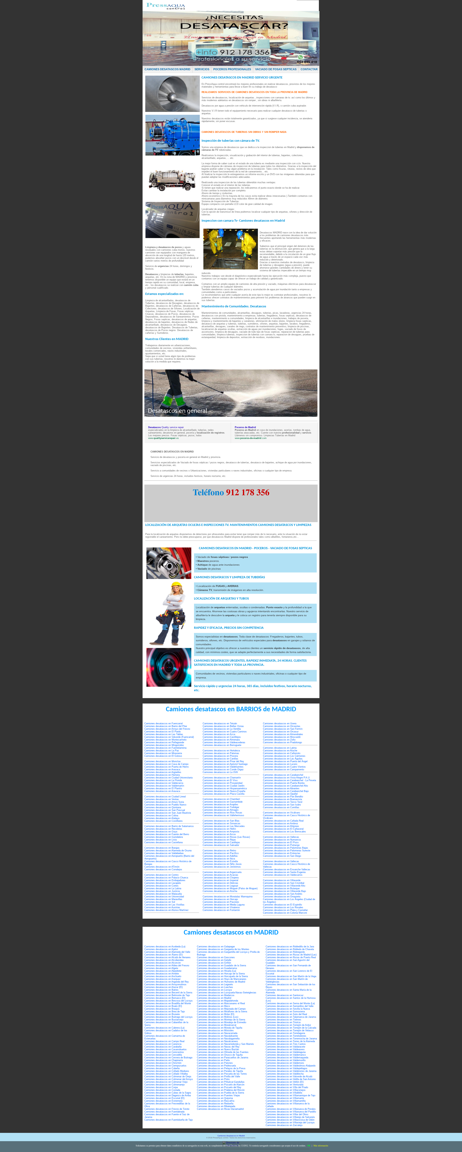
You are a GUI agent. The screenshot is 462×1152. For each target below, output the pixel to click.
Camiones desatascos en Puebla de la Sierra (220, 1092)
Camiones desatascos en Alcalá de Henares (167, 957)
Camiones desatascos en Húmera (162, 775)
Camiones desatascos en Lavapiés (162, 883)
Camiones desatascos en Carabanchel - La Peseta (289, 780)
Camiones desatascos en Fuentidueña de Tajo (168, 1119)
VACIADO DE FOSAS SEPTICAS (276, 69)
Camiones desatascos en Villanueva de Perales (291, 1109)
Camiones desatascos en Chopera (221, 877)
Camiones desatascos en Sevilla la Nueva (288, 1008)
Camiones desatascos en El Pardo (162, 731)
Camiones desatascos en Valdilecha (285, 1073)
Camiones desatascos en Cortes (161, 885)
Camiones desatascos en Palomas (221, 753)
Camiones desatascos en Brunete (162, 1014)
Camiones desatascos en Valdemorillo (286, 1060)
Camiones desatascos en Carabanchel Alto (285, 785)
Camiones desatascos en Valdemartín (164, 785)
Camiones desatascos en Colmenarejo (164, 1084)
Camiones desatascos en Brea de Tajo (164, 1011)
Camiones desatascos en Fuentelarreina (165, 747)
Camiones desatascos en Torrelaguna (285, 1033)
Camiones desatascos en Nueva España (224, 791)
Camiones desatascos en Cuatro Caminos (225, 731)
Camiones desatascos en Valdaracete (285, 1046)
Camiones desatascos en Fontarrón (221, 910)
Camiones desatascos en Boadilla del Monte (167, 1003)
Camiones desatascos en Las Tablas (163, 734)
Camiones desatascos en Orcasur (280, 731)
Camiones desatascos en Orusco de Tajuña (220, 1054)
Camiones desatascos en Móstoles (215, 1030)
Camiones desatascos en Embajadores (164, 880)
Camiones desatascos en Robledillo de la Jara (290, 946)
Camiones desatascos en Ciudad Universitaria (168, 777)
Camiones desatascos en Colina (161, 815)
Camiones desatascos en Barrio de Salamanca (168, 826)
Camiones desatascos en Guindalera (163, 837)
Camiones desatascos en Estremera (163, 1100)
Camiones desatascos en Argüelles (162, 772)
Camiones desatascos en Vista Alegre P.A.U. (286, 777)
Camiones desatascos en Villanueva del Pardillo (291, 1111)
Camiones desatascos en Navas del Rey (218, 1046)
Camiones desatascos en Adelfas (220, 856)
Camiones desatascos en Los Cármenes (284, 756)
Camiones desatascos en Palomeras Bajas (285, 847)
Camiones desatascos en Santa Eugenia (284, 872)
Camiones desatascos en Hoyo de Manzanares (221, 979)
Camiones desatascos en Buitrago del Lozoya (168, 1017)
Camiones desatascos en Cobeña (162, 1068)
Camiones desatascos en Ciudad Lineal (165, 796)
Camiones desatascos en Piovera (220, 756)
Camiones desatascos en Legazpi (220, 885)
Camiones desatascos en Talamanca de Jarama (291, 1017)
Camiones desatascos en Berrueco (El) (164, 998)
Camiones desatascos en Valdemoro (285, 1063)
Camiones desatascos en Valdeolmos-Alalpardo (290, 1065)
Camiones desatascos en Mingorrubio (164, 745)
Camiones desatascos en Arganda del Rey (166, 981)
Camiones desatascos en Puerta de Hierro (166, 766)
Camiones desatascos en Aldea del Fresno (166, 965)
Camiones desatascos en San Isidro (282, 804)
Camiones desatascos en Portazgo (281, 845)
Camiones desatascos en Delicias (220, 883)
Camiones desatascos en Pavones (221, 902)
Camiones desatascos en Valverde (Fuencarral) (169, 737)
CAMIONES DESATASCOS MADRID (167, 69)
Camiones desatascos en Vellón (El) (285, 1082)
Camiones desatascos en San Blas (221, 820)
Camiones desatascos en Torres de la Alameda (290, 1041)
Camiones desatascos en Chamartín (222, 777)
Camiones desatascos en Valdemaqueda (287, 1057)
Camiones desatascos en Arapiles (220, 804)
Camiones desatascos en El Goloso (163, 756)
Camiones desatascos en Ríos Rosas (222, 812)
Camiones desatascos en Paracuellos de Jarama (222, 1057)
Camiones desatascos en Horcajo (220, 899)
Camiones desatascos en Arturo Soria (164, 802)
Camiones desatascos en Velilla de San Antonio (291, 1079)
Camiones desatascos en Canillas (220, 758)
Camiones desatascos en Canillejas (221, 842)
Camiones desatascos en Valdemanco (286, 1054)
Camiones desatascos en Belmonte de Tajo (167, 995)
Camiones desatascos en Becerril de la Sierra (168, 992)
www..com (251, 438)
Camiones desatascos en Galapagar (216, 946)
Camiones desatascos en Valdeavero (285, 1049)
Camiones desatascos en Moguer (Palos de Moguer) (230, 888)
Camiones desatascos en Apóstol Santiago (225, 764)
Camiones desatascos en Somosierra (285, 1011)
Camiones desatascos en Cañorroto (281, 753)
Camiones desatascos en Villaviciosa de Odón (290, 1119)
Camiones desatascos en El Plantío (163, 788)
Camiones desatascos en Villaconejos (286, 1090)
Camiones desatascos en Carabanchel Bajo (286, 791)
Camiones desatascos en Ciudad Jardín (223, 785)
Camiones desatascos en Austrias (162, 907)
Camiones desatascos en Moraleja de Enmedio (221, 1022)
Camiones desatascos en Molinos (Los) (217, 1017)
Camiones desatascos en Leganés (215, 984)
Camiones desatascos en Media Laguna (224, 904)
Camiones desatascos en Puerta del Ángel (285, 761)
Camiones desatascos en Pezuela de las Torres (222, 1073)
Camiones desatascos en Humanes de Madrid (221, 981)
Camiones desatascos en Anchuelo (162, 976)
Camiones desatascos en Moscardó (281, 737)
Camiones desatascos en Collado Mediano (166, 1071)
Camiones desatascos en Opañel (280, 793)
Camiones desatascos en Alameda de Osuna (167, 850)
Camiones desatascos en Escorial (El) (164, 1098)
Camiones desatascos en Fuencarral (163, 723)
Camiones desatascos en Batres (161, 989)
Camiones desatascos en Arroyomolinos (165, 984)
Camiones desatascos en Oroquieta (281, 896)
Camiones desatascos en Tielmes (283, 1019)
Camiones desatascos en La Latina (162, 888)
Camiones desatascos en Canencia (162, 1044)
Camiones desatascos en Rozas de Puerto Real (291, 957)
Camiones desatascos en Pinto (213, 1079)
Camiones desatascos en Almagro (220, 810)
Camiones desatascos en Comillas (281, 807)
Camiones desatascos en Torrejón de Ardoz (288, 1025)
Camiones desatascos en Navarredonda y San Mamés (225, 1044)
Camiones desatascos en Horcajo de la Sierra (221, 973)
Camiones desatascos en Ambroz (280, 823)
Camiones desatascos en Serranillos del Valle (289, 1006)
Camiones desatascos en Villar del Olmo (287, 1114)
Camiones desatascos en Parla (213, 1060)
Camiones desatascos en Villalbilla (284, 1092)
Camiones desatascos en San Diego (282, 856)
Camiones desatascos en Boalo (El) (163, 1006)
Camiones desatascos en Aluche (280, 750)
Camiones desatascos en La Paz (161, 750)
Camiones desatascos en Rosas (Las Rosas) (226, 837)
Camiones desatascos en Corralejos (163, 869)
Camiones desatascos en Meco (213, 1006)
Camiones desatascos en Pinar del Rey (223, 761)
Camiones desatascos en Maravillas (163, 899)
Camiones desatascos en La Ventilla (222, 729)
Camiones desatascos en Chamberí (221, 799)
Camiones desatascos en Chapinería (163, 1060)
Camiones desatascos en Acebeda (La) (164, 946)
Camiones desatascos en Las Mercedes (224, 826)
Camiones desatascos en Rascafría (215, 1100)
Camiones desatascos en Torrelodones (286, 1036)
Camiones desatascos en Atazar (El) (163, 987)
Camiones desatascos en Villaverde (281, 880)
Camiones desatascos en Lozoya (214, 989)
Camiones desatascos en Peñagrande (164, 742)
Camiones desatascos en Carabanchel (283, 775)
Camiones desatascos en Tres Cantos (286, 1044)
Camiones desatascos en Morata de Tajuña (219, 1027)
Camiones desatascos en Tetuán (220, 723)
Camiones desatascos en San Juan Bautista (167, 812)
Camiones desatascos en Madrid (214, 998)
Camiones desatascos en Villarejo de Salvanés (290, 1117)
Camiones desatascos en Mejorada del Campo (221, 1008)
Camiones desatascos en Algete (161, 968)
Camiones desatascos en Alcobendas (164, 960)
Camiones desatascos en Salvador (221, 845)
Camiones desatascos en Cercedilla (163, 1054)
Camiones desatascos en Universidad (164, 896)
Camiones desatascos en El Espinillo (282, 904)
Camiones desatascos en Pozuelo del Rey (219, 1087)
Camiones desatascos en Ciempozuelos (165, 1065)
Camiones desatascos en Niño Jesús (222, 864)
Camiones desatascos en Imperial (220, 880)
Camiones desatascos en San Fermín (282, 729)
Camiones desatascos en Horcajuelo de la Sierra (222, 976)
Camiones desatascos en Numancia (282, 839)
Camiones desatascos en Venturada (284, 1084)
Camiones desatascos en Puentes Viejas (218, 1095)
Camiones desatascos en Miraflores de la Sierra (222, 1011)
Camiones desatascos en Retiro (219, 850)
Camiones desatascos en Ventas (161, 799)
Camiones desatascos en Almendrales (283, 734)
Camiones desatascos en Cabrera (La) (164, 1027)
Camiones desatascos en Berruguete (222, 745)
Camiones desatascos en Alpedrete (162, 971)
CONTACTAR (309, 69)
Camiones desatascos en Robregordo (285, 952)
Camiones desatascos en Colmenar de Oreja (167, 1076)
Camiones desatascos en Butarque (281, 888)
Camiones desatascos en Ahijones (281, 826)
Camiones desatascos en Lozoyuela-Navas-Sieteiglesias (226, 992)
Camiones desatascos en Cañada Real (283, 820)
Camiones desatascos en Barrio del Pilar (165, 726)
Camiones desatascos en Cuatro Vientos (284, 766)
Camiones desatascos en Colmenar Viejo (166, 1082)
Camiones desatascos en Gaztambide (223, 801)
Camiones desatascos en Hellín (219, 828)
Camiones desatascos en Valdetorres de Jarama (291, 1071)
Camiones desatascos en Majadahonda (217, 1000)
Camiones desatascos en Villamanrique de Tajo (290, 1095)
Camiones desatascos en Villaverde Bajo (284, 891)
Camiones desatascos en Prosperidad (222, 783)
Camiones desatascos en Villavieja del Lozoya (290, 1122)
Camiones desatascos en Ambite (161, 973)
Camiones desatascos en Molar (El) (215, 1014)
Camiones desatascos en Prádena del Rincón (221, 1090)
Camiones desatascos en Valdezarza (163, 783)
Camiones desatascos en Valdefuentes (223, 766)
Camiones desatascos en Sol (159, 902)
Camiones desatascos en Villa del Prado (287, 1087)
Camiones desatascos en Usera (279, 723)
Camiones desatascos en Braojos (162, 1008)
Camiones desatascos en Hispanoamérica (225, 788)
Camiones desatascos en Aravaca (162, 769)
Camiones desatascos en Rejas (219, 839)
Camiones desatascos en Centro (161, 875)
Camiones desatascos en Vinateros (221, 907)
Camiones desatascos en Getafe (214, 960)
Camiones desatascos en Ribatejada (216, 1106)
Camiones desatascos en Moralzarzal (216, 1025)
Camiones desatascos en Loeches (215, 987)
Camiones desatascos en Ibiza (219, 858)
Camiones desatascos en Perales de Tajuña (220, 1071)
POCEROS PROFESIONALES (232, 69)
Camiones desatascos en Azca (219, 734)
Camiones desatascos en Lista (160, 839)
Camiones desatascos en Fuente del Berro (166, 834)
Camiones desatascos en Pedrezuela (216, 1065)
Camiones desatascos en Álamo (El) (163, 954)
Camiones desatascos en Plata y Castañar (285, 910)
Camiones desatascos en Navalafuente (217, 1036)
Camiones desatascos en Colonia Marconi (285, 912)
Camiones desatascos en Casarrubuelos (165, 1049)
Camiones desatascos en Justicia (162, 891)
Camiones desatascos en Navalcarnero (217, 1041)
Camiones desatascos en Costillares (163, 821)
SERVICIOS (202, 69)
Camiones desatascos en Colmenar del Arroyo (168, 1079)
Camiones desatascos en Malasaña (163, 893)
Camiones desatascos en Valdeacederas (224, 742)
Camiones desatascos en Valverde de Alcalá (289, 1076)
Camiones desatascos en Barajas (162, 847)
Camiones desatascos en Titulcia (283, 1022)
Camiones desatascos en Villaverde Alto (284, 885)
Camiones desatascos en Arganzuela (222, 872)
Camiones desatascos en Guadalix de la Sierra (221, 965)
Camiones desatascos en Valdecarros (282, 875)
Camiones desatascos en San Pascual (164, 810)
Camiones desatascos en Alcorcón (162, 962)
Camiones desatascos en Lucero (280, 764)
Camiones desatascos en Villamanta (285, 1098)
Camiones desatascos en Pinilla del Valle (218, 1076)
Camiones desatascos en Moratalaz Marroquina (227, 896)
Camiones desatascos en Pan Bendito (283, 796)
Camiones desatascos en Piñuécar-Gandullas (221, 1082)
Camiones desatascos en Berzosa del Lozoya (168, 1000)
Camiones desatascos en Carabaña (163, 1046)
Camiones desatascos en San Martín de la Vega (291, 976)
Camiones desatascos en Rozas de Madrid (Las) (291, 954)
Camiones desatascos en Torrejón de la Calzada (291, 1027)
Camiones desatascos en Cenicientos (164, 1052)
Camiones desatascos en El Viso (220, 780)
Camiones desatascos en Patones (215, 1063)
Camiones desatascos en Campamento (283, 769)
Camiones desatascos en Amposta (221, 831)
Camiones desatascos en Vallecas (281, 837)
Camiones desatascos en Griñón (214, 962)
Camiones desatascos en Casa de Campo (166, 764)
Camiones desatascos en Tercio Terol (282, 802)
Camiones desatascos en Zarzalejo (284, 1125)
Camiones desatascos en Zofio (279, 739)
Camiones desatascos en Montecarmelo (165, 739)
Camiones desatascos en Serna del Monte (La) (290, 1003)
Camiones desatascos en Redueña (215, 1103)
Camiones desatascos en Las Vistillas (164, 904)
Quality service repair (166, 427)
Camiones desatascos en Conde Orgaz (223, 769)
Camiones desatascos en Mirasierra (163, 753)
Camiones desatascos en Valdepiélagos (286, 1068)
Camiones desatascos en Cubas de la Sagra (167, 1092)
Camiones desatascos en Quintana (162, 807)
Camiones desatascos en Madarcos (215, 995)
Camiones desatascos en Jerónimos (222, 866)
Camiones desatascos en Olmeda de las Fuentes (223, 1052)
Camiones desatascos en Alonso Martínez (166, 910)
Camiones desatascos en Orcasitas (281, 726)
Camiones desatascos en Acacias (220, 875)
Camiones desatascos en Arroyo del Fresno (167, 729)
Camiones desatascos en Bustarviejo (163, 1019)
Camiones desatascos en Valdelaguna (286, 1052)
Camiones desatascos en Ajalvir (161, 949)
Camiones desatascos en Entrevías (281, 853)
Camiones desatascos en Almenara (221, 739)
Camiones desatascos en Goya (160, 831)
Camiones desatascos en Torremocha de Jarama (291, 1038)
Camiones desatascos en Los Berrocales (284, 831)
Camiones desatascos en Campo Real (164, 1041)
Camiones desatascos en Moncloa (162, 761)
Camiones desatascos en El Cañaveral (283, 828)
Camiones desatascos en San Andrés (282, 893)
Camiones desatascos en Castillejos (222, 737)
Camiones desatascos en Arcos (219, 834)
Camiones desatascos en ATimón (161, 866)
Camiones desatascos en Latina (280, 747)
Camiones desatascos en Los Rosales (283, 907)
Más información (320, 1145)
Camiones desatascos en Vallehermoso (223, 815)
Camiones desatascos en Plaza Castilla (223, 793)
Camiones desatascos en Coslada (162, 1090)
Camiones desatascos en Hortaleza (221, 750)
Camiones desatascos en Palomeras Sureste (286, 850)
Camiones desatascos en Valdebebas (164, 853)
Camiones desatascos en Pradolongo (282, 742)
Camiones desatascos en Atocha (220, 891)
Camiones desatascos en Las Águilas (282, 758)
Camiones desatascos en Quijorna (215, 1098)
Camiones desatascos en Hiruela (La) (216, 971)
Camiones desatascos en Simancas (221, 823)
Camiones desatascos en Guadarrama (217, 968)
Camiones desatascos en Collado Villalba (166, 1073)
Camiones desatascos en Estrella (220, 861)
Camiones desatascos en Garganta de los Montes (223, 949)
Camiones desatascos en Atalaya (161, 818)
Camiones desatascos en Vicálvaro (281, 812)
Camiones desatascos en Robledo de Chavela (290, 949)
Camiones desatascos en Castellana (163, 842)
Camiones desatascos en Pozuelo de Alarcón (220, 1084)
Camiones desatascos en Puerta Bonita (283, 783)
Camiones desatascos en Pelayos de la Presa (221, 1068)
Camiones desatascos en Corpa (161, 1087)
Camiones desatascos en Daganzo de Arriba (167, 1095)
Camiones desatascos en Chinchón (162, 1063)
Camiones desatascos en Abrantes (281, 788)
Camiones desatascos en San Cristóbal (283, 883)
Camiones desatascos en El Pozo (280, 842)
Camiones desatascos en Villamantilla (286, 1100)
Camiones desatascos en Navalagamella (218, 1038)
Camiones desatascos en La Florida (163, 780)
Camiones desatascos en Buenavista (282, 799)
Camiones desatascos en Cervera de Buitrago (168, 1057)
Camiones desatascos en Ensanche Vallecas (286, 869)
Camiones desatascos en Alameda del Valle (167, 952)
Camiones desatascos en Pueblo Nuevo (165, 804)
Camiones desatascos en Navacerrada (217, 1033)
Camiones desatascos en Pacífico (221, 853)
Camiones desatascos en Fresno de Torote (166, 1109)
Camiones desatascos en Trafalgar (221, 807)
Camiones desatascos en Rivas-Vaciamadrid (220, 1109)
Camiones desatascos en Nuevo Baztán (218, 1049)
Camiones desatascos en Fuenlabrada (164, 1111)
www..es (163, 438)
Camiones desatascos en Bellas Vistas (223, 726)
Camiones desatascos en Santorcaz (285, 995)
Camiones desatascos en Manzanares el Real (221, 1003)
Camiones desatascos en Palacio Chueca (166, 877)
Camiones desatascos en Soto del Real (286, 1014)
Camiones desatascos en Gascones (216, 957)
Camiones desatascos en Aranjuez (162, 979)
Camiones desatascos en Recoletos (163, 828)
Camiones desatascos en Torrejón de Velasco (289, 1030)
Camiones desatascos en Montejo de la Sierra (221, 1019)
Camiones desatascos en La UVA (220, 772)
